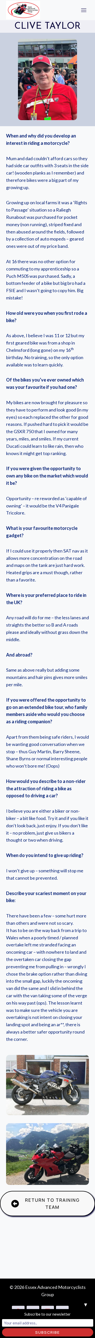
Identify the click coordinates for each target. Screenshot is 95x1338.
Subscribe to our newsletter (47, 1314)
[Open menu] (83, 10)
